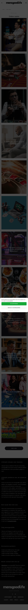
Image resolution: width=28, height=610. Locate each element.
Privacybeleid (16, 310)
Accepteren (14, 303)
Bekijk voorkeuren (14, 307)
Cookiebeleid (10, 310)
